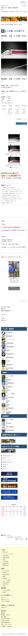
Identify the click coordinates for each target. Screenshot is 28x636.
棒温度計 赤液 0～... (7, 535)
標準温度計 (5, 552)
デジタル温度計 (6, 570)
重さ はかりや (5, 599)
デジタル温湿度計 (7, 590)
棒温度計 (7, 24)
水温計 (4, 586)
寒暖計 (4, 576)
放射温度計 (5, 578)
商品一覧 (4, 607)
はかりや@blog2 (6, 601)
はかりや (4, 597)
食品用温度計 (6, 584)
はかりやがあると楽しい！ (7, 443)
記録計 (4, 559)
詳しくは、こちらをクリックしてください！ (12, 257)
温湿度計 (5, 592)
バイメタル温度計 (7, 580)
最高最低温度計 (6, 574)
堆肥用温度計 (6, 565)
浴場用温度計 (6, 563)
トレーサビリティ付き (8, 554)
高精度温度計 (6, 555)
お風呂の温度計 (6, 582)
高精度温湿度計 (6, 557)
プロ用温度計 (6, 561)
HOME (2, 24)
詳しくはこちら (14, 144)
